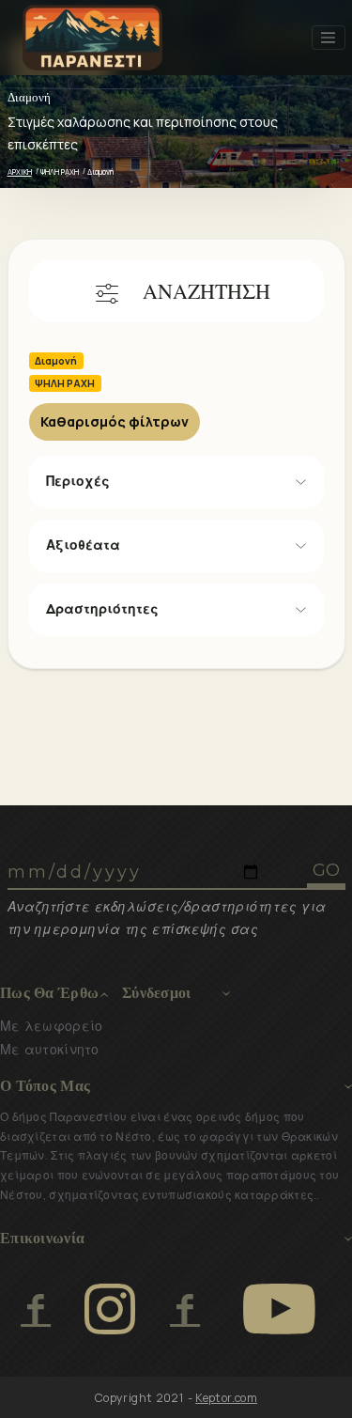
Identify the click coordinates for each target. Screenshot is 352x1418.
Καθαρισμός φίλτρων (114, 421)
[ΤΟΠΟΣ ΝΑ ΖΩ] (184, 1309)
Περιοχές (78, 481)
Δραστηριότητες (102, 608)
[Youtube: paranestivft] (279, 1309)
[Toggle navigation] (328, 37)
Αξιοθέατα (83, 545)
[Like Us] (35, 1309)
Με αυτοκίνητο (49, 1049)
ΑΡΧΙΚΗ (20, 171)
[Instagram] (109, 1309)
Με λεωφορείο (51, 1026)
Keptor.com (226, 1398)
